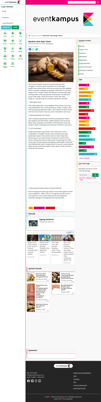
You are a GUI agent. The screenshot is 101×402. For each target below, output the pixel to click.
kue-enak (83, 107)
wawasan (83, 136)
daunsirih (83, 121)
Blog (33, 36)
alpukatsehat (84, 132)
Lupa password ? (8, 23)
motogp (83, 114)
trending (83, 125)
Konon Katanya (87, 67)
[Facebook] (28, 381)
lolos (82, 143)
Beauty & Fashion (87, 70)
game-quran (84, 99)
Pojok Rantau (86, 63)
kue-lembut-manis (86, 139)
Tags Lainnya (84, 158)
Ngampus (84, 60)
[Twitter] (32, 381)
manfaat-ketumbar (86, 128)
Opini (83, 74)
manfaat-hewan (85, 92)
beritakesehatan (86, 110)
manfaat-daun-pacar (87, 154)
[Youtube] (39, 381)
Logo (75, 376)
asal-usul (83, 103)
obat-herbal (50, 208)
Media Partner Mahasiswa (82, 373)
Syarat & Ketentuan (80, 385)
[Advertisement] (63, 19)
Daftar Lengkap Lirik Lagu (87, 178)
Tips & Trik (85, 50)
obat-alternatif (39, 208)
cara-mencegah (86, 147)
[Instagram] (36, 381)
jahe (30, 208)
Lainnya (38, 36)
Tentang (76, 379)
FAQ (74, 382)
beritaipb (83, 118)
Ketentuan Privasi (79, 388)
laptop (82, 88)
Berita (84, 46)
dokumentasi (84, 96)
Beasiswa (84, 57)
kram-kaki (83, 85)
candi (82, 150)
